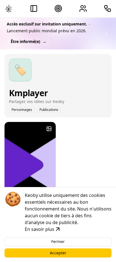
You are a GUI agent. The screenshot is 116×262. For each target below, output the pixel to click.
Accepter (58, 252)
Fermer (58, 241)
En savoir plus (39, 229)
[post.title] (48, 128)
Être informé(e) (28, 41)
